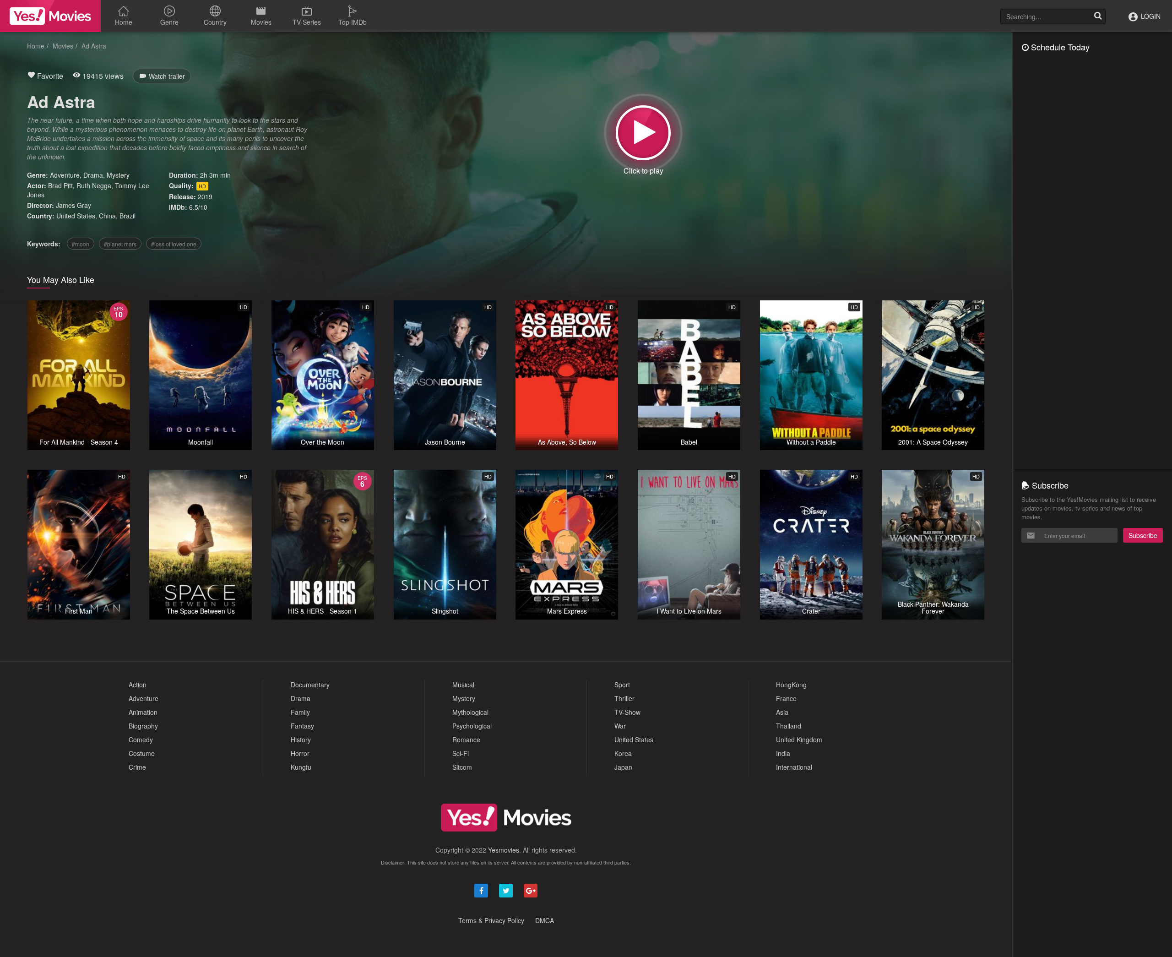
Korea (623, 753)
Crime (137, 767)
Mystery (118, 174)
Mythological (470, 712)
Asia (782, 712)
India (783, 753)
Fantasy (302, 725)
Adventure (65, 174)
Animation (143, 712)
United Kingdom (799, 739)
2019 (205, 196)
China (107, 215)
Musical (463, 684)
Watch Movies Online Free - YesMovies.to (50, 16)
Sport (622, 684)
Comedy (141, 739)
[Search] (1098, 16)
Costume (142, 753)
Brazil (127, 215)
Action (137, 684)
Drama (93, 174)
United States (75, 215)
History (301, 739)
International (794, 767)
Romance (466, 739)
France (786, 698)
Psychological (472, 725)
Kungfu (301, 767)
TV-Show (627, 712)
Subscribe (1143, 535)
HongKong (791, 684)
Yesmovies (503, 849)
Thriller (624, 698)
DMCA (544, 920)
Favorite (49, 76)
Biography (143, 725)
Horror (300, 753)
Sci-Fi (460, 753)
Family (300, 712)
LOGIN (1150, 16)
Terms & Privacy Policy (491, 920)
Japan (623, 767)
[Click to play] (643, 132)
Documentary (310, 684)
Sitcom (462, 767)
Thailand (788, 725)
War (620, 725)
